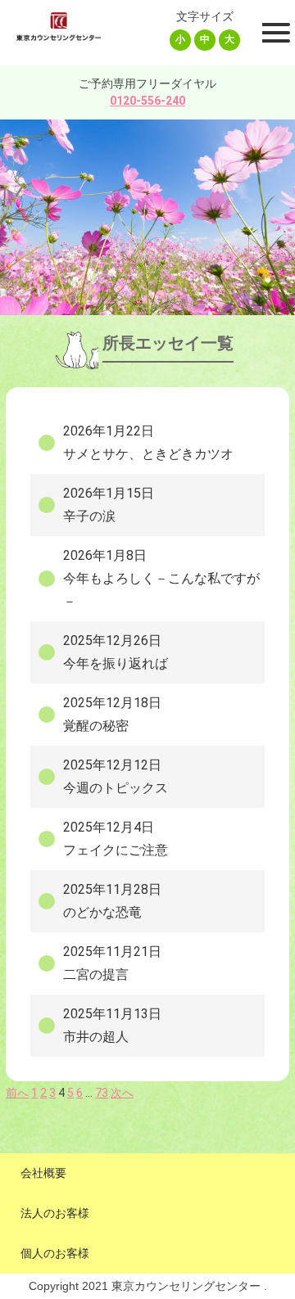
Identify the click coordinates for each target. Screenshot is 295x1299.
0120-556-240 (147, 100)
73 (101, 1092)
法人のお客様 (54, 1213)
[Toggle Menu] (273, 33)
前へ (17, 1092)
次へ (122, 1092)
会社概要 (43, 1172)
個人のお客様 (54, 1253)
